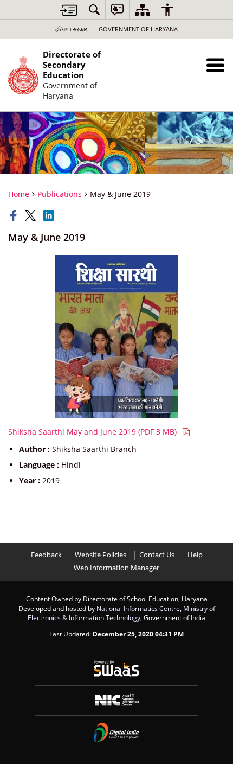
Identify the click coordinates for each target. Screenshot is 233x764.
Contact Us (156, 554)
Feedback (46, 554)
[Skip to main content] (69, 10)
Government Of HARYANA (138, 29)
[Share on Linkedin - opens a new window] (49, 215)
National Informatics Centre (138, 608)
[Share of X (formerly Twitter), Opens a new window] (31, 215)
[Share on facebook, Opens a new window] (14, 215)
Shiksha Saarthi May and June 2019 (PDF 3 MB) (93, 431)
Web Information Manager (116, 567)
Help (195, 554)
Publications (59, 194)
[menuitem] (94, 9)
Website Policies (100, 554)
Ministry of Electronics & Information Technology (121, 613)
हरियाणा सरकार (71, 29)
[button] (215, 64)
